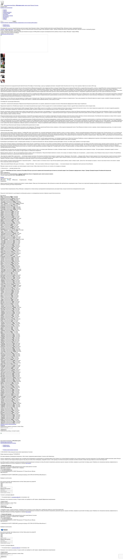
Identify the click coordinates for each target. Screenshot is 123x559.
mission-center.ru (6, 26)
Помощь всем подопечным (6, 441)
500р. (2, 486)
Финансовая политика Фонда (7, 33)
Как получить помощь (8, 15)
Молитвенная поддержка (10, 443)
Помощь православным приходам (10, 449)
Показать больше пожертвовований (8, 424)
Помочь (2, 177)
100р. (2, 483)
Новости (5, 17)
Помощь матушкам (7, 12)
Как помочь (5, 14)
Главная (5, 9)
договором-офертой (15, 497)
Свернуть (3, 425)
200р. (2, 485)
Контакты (3, 443)
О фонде (5, 11)
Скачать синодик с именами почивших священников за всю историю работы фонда (19, 22)
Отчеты (4, 19)
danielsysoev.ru (6, 24)
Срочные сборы (6, 13)
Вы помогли (5, 16)
